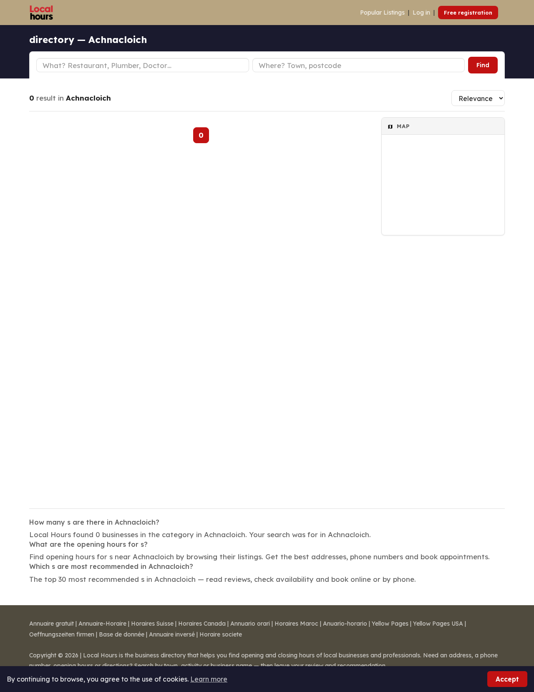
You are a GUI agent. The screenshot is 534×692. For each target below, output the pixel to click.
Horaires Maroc (296, 623)
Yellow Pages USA (438, 623)
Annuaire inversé (172, 634)
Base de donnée (121, 634)
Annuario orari (250, 623)
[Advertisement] (443, 366)
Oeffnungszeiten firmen (61, 634)
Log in (421, 12)
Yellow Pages (390, 623)
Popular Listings (382, 12)
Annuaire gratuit (51, 623)
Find (482, 65)
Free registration (468, 12)
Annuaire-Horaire (102, 623)
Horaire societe (220, 634)
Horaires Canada (202, 623)
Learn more (208, 679)
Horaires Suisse (152, 623)
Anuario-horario (345, 623)
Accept (507, 679)
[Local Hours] (41, 12)
